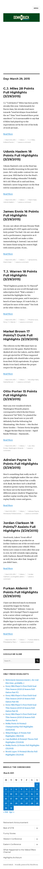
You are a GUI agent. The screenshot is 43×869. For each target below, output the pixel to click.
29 (37, 803)
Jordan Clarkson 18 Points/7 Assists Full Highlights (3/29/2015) (20, 527)
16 (6, 799)
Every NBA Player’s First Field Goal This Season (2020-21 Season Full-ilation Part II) (21, 708)
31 (11, 808)
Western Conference (12, 839)
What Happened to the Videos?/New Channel (19, 851)
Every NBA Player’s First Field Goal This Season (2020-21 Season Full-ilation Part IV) (21, 689)
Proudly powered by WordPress (26, 865)
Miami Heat (32, 200)
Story (5, 322)
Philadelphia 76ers (9, 642)
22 (37, 799)
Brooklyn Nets (33, 380)
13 (27, 794)
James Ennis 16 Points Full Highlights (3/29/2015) (21, 215)
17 (11, 799)
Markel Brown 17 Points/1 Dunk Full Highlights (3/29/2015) (20, 335)
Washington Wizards (16, 448)
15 (37, 794)
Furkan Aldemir (33, 640)
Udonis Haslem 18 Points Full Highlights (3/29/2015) (20, 155)
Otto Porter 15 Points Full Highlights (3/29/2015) (20, 395)
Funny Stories (9, 833)
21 (32, 799)
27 (27, 803)
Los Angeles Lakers (17, 576)
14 (32, 794)
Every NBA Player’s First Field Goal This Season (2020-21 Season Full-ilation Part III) (21, 698)
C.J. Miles (31, 140)
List (29, 446)
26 (21, 803)
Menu (36, 8)
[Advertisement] (21, 51)
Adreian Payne (33, 511)
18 (16, 799)
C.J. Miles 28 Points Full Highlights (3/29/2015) (18, 92)
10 (11, 794)
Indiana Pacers (8, 142)
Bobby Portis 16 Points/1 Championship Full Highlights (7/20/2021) (19, 726)
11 (16, 794)
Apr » (11, 812)
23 (6, 803)
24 (11, 803)
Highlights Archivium (12, 858)
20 (26, 799)
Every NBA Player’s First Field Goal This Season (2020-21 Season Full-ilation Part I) (21, 717)
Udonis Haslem (8, 202)
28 (32, 803)
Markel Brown (8, 382)
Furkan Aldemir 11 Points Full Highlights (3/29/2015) (20, 592)
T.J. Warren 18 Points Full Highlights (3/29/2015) (20, 275)
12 (21, 794)
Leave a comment (24, 142)
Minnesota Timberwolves (12, 513)
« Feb (5, 812)
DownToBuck (8, 865)
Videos (21, 140)
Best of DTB (8, 828)
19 (21, 799)
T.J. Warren (12, 322)
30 (6, 808)
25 (16, 803)
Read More (8, 134)
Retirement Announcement (15, 823)
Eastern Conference (12, 844)
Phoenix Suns (33, 320)
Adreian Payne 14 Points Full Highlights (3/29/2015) (20, 463)
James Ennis (32, 260)
